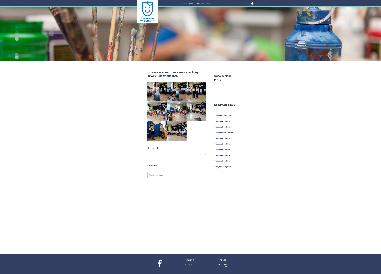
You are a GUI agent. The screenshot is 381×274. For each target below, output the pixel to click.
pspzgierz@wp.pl (193, 267)
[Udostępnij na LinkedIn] (158, 148)
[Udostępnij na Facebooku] (148, 148)
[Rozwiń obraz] (157, 91)
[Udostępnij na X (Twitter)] (153, 148)
